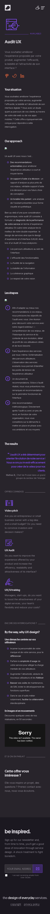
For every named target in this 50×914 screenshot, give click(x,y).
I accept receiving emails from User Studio (25, 876)
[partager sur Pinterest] (8, 75)
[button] (38, 7)
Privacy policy (32, 904)
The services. (25, 898)
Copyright (15, 904)
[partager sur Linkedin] (21, 75)
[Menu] (43, 7)
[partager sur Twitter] (14, 75)
